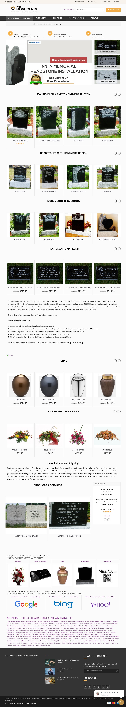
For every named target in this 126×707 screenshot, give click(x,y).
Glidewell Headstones (84, 643)
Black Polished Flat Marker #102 (78, 288)
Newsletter (9, 700)
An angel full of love (107, 239)
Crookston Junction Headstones (91, 638)
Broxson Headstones (53, 628)
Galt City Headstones (22, 630)
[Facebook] (85, 686)
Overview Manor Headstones (38, 638)
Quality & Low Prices (22, 34)
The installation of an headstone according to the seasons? (29, 698)
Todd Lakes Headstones (23, 636)
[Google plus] (98, 686)
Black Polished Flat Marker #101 (49, 288)
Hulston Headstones (13, 645)
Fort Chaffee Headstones (76, 621)
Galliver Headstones (36, 630)
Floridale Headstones (22, 628)
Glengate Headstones (55, 638)
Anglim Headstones (108, 638)
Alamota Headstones (61, 632)
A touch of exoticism (20, 450)
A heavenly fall (20, 239)
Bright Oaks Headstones (55, 636)
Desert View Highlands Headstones (89, 623)
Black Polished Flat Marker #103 (107, 288)
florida (50, 24)
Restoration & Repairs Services (26, 536)
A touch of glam (49, 450)
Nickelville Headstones (43, 645)
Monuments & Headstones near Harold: (40, 618)
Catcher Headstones (13, 621)
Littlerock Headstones (29, 626)
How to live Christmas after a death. (68, 678)
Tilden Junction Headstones (29, 641)
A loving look (107, 141)
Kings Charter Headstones (72, 636)
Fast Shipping (97, 34)
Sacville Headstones (22, 643)
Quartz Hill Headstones (98, 626)
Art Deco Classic (78, 400)
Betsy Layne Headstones (23, 634)
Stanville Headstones (39, 634)
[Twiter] (94, 686)
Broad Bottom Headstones (55, 634)
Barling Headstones (44, 621)
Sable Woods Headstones (71, 638)
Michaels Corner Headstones (109, 636)
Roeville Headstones (67, 628)
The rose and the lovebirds (49, 141)
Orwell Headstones (48, 632)
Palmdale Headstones (55, 623)
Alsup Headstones (98, 643)
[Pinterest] (89, 686)
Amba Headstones (89, 632)
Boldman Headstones (103, 632)
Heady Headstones (55, 643)
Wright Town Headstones (29, 621)
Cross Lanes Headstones (59, 621)
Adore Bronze (20, 400)
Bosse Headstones (79, 630)
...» (107, 507)
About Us (7, 698)
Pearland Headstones (70, 623)
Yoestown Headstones (40, 623)
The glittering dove (20, 141)
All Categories (68, 9)
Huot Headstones (88, 641)
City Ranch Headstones (14, 626)
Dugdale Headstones (60, 641)
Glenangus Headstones (39, 636)
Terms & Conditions (81, 698)
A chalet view (20, 191)
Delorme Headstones (46, 641)
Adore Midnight (49, 400)
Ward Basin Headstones (82, 628)
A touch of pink (78, 450)
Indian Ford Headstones (37, 628)
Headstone (41, 24)
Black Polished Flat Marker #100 (20, 288)
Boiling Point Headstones (82, 626)
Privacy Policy (71, 698)
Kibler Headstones (105, 621)
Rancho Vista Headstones (46, 626)
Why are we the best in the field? (56, 698)
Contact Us (92, 698)
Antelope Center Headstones (64, 626)
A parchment (107, 191)
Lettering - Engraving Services (69, 536)
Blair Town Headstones (98, 634)
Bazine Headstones (22, 632)
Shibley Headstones (26, 623)
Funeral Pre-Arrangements (65, 669)
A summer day (78, 239)
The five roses (78, 141)
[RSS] (103, 686)
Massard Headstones (92, 621)
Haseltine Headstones (27, 645)
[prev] (115, 94)
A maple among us (49, 191)
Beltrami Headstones (75, 641)
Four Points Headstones (109, 623)
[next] (119, 94)
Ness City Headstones (51, 630)
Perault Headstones (101, 641)
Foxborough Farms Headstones (18, 638)
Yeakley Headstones (111, 643)
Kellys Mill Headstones (98, 628)
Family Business (60, 34)
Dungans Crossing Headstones (96, 630)
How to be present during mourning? (68, 660)
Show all (107, 516)
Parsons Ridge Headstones (90, 636)
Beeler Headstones (35, 632)
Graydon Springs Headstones (39, 643)
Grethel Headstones (83, 634)
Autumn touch (107, 450)
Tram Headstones (70, 634)
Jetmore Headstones (65, 630)
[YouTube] (107, 686)
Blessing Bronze (107, 400)
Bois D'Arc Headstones (69, 643)
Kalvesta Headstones (76, 632)
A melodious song (78, 191)
